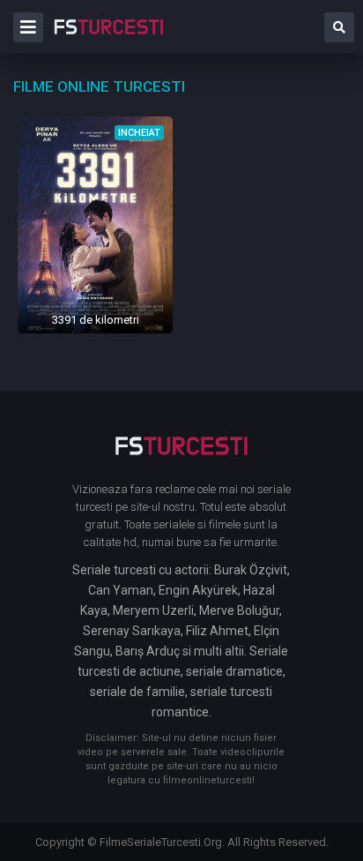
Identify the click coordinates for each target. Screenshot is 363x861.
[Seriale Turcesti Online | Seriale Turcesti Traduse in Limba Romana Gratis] (109, 39)
